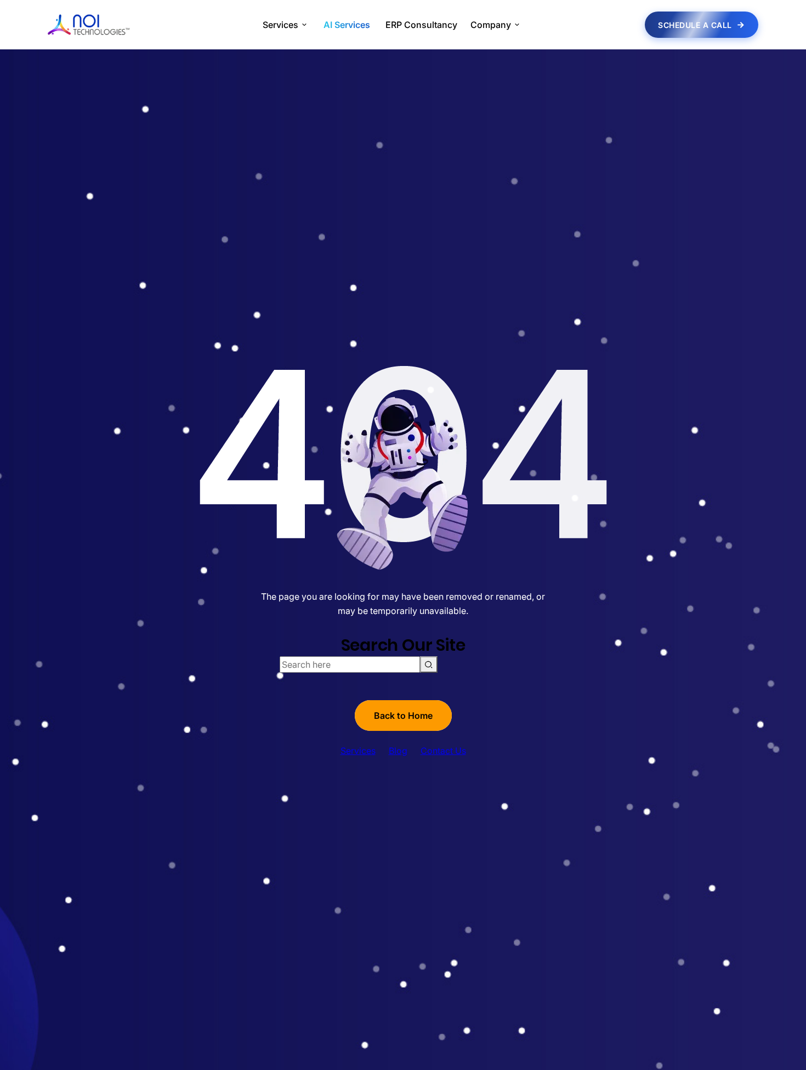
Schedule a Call (695, 25)
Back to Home (403, 715)
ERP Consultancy (421, 24)
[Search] (429, 664)
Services (358, 750)
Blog (398, 750)
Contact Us (443, 750)
